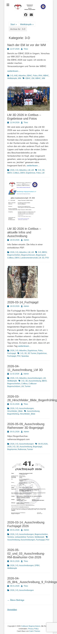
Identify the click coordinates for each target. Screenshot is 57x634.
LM (29, 170)
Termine (10, 537)
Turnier (28, 386)
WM (19, 78)
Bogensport (41, 255)
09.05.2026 (43, 444)
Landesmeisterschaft (29, 258)
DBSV (22, 173)
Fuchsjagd (11, 353)
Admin (26, 240)
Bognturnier (12, 449)
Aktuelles (22, 75)
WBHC (46, 75)
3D (43, 170)
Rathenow (22, 449)
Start (13, 24)
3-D (11, 75)
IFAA (40, 75)
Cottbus (16, 173)
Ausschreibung (35, 381)
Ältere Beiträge (15, 600)
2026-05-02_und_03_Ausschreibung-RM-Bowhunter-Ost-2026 (26, 553)
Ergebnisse (30, 173)
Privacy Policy (33, 629)
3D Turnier (32, 353)
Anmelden (12, 609)
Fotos (35, 75)
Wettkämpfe (27, 24)
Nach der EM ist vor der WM (26, 45)
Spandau (25, 356)
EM (33, 78)
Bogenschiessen (28, 255)
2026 (12, 170)
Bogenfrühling (13, 414)
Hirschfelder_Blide (15, 411)
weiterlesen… (13, 71)
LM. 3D (41, 258)
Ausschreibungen (35, 378)
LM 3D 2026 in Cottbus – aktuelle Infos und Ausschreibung (24, 232)
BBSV (9, 173)
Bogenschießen (13, 255)
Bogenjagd (37, 447)
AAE (16, 75)
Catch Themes (34, 631)
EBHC (29, 75)
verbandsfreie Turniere (24, 537)
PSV (47, 258)
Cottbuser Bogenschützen (30, 626)
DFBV (37, 565)
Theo (26, 49)
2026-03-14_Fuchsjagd (22, 302)
